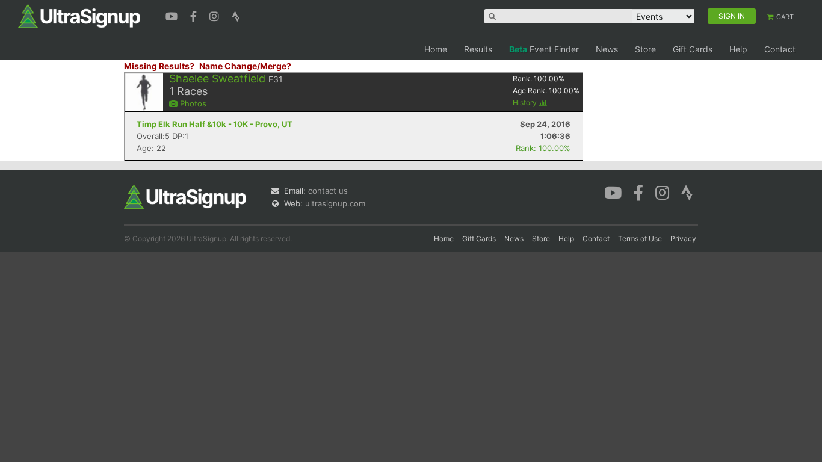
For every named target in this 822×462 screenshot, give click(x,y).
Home (435, 49)
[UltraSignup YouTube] (173, 15)
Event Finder (544, 49)
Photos (192, 103)
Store (645, 49)
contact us (328, 191)
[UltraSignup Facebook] (195, 15)
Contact (780, 49)
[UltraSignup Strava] (236, 15)
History (526, 102)
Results (478, 49)
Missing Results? (159, 66)
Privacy (683, 238)
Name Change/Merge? (245, 66)
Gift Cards (692, 49)
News (607, 49)
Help (738, 49)
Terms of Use (640, 238)
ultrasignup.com (335, 203)
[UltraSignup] (79, 15)
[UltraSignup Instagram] (216, 15)
